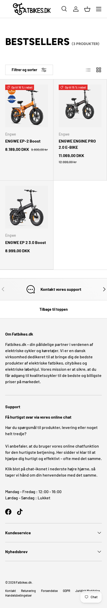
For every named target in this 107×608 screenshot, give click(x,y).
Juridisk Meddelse (87, 590)
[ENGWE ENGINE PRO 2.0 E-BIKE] (80, 106)
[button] (87, 9)
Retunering (28, 590)
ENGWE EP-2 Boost (23, 140)
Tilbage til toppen (53, 309)
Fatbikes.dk (24, 582)
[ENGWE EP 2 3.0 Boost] (26, 207)
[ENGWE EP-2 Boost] (26, 106)
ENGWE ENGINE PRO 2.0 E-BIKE (77, 144)
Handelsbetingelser (18, 595)
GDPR (66, 590)
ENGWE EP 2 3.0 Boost (25, 242)
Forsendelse (49, 590)
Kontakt (10, 590)
